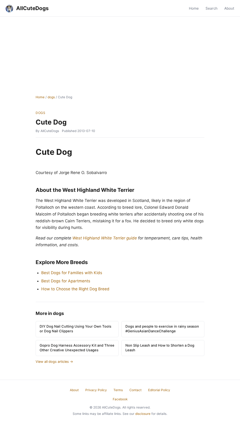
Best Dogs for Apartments (65, 281)
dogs (51, 97)
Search (212, 8)
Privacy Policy (96, 390)
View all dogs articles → (54, 361)
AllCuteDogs (32, 8)
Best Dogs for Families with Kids (71, 272)
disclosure (142, 414)
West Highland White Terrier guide (104, 238)
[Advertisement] (120, 52)
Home (194, 8)
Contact (135, 390)
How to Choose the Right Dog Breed (75, 289)
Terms (118, 390)
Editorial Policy (159, 390)
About (229, 8)
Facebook (120, 399)
